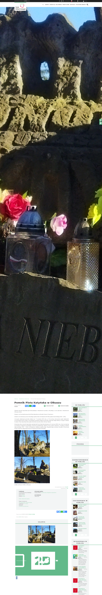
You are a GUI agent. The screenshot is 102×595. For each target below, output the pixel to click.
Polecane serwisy (81, 4)
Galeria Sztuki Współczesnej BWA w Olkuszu (82, 420)
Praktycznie (66, 4)
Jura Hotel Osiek (82, 473)
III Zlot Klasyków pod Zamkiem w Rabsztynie (82, 559)
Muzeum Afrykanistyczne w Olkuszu (83, 426)
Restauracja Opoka (83, 502)
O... (43, 4)
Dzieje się (52, 4)
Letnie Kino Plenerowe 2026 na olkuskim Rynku (83, 547)
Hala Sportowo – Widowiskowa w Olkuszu (82, 415)
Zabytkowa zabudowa (51, 492)
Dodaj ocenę (32, 514)
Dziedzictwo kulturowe (23, 506)
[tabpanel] (35, 534)
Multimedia (59, 4)
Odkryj (47, 4)
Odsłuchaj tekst (50, 405)
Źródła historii (44, 492)
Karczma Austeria (82, 519)
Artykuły (72, 4)
